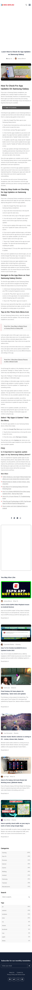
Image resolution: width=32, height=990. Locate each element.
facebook (16, 929)
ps (16, 906)
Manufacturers (16, 886)
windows (16, 914)
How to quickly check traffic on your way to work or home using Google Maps (15, 825)
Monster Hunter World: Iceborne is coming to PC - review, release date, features (16, 738)
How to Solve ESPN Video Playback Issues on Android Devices (15, 606)
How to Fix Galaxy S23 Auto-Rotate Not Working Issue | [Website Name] (14, 781)
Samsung (16, 879)
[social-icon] (10, 979)
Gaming (18, 644)
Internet (14, 687)
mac (16, 933)
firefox (16, 940)
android (16, 910)
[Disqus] (16, 548)
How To (10, 58)
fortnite (16, 925)
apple (16, 937)
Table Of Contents (10, 107)
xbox (16, 918)
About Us (11, 972)
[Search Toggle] (26, 4)
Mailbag (16, 871)
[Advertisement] (16, 26)
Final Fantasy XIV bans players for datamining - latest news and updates (13, 692)
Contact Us (20, 972)
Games (16, 733)
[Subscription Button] (29, 966)
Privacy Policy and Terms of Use (16, 974)
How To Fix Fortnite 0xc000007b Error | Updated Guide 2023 (14, 649)
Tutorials (16, 883)
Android (16, 875)
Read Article (4, 618)
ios (16, 921)
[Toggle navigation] (29, 4)
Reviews (16, 860)
